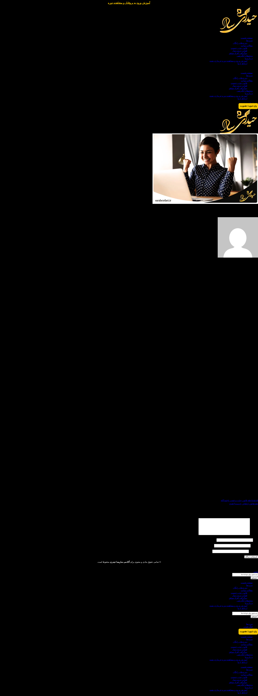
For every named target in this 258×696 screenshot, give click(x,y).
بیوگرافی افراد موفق (238, 53)
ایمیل (254, 545)
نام (256, 540)
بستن (255, 572)
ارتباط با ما (242, 63)
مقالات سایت (247, 45)
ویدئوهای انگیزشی (245, 56)
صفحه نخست (247, 38)
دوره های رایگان (240, 43)
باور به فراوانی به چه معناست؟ (244, 479)
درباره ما (249, 58)
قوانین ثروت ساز (239, 51)
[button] (129, 68)
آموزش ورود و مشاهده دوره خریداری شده (228, 61)
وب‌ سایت (254, 551)
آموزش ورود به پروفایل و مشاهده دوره (128, 2)
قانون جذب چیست (239, 48)
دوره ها (249, 40)
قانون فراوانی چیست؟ (248, 489)
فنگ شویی (248, 626)
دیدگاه (254, 534)
